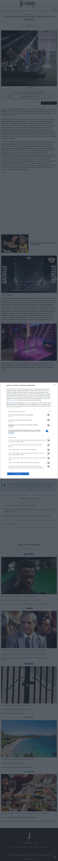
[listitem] (29, 411)
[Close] (55, 385)
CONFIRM (18, 473)
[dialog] (29, 431)
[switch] (48, 415)
